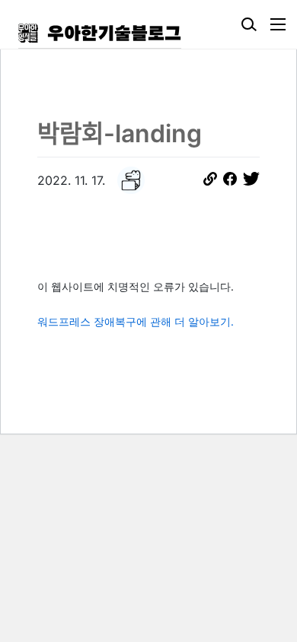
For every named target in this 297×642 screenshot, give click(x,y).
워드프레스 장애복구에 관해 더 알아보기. (135, 321)
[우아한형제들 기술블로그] (99, 33)
